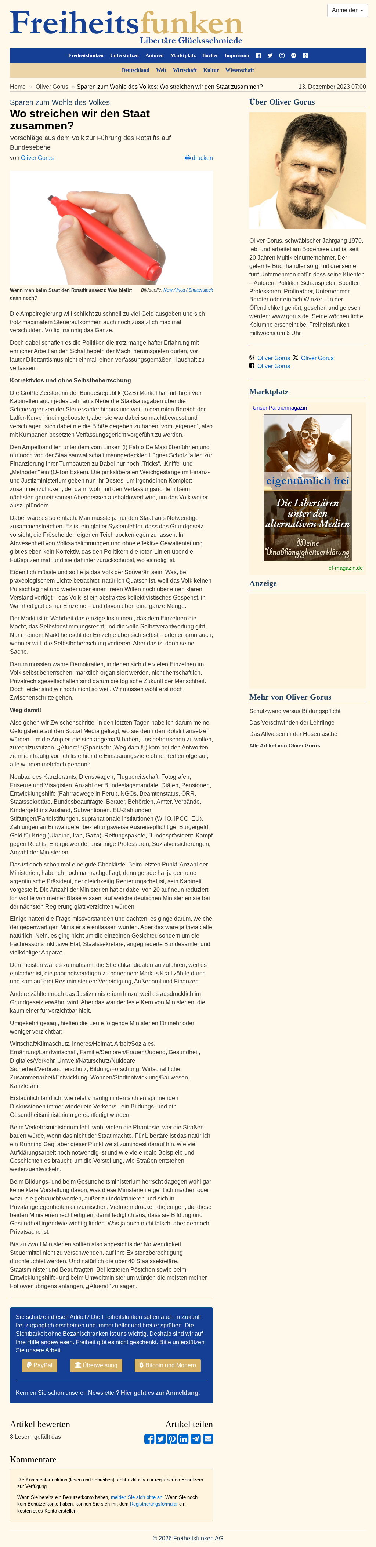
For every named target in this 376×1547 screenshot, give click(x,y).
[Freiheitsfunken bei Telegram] (294, 55)
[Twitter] (161, 1442)
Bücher (210, 55)
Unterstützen (124, 55)
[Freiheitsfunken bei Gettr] (305, 55)
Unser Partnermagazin (280, 407)
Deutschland (135, 70)
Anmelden (346, 10)
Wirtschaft (185, 70)
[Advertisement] (308, 641)
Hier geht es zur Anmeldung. (160, 1393)
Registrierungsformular (154, 1504)
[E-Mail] (208, 1442)
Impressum (237, 55)
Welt (161, 70)
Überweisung (99, 1365)
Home (18, 87)
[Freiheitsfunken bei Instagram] (282, 55)
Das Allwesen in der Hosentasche (293, 734)
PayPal (42, 1365)
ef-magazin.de (346, 568)
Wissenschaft (239, 70)
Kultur (211, 70)
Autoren (154, 55)
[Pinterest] (172, 1442)
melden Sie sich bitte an (136, 1497)
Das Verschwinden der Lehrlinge (292, 722)
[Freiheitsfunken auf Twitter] (270, 55)
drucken (202, 158)
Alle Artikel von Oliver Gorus (284, 745)
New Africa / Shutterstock (188, 290)
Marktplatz (183, 55)
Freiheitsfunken (86, 55)
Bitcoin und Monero (170, 1365)
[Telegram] (196, 1442)
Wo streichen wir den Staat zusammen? (80, 115)
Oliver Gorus (52, 87)
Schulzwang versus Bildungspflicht (294, 711)
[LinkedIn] (183, 1442)
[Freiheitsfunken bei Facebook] (258, 55)
